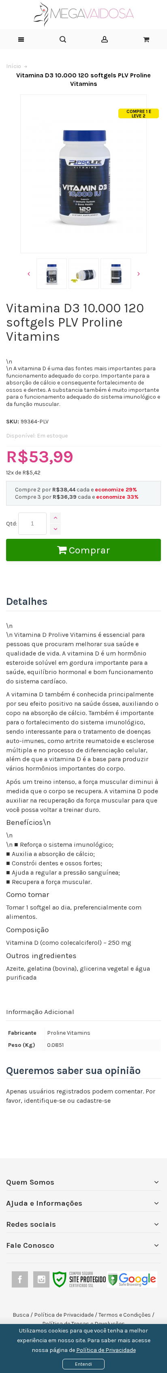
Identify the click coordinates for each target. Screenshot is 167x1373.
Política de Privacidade (106, 1350)
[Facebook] (20, 1278)
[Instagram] (42, 1278)
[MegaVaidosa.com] (83, 14)
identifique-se (45, 1100)
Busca (21, 1314)
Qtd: (11, 523)
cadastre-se (94, 1100)
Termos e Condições (124, 1314)
